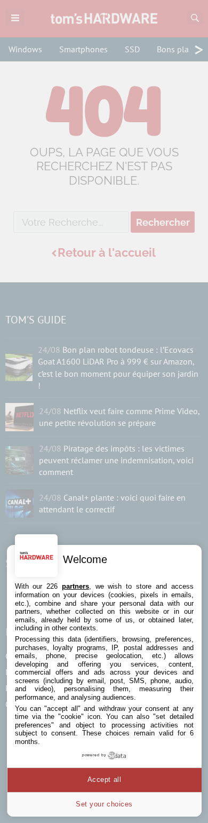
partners (75, 586)
